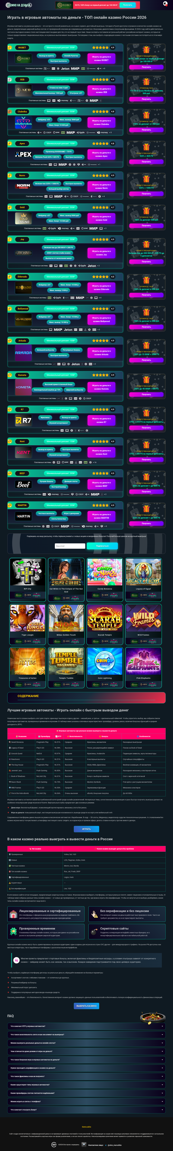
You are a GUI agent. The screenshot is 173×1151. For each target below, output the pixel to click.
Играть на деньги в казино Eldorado (101, 288)
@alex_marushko (115, 1145)
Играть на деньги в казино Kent (101, 452)
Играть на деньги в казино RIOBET (101, 58)
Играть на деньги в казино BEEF (101, 484)
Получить (127, 5)
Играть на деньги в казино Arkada (101, 353)
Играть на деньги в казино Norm (101, 186)
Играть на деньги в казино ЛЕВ (101, 90)
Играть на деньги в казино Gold (101, 218)
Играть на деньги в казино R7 (101, 420)
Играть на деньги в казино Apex (101, 154)
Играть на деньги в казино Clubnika (101, 122)
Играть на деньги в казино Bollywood (101, 320)
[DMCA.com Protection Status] (83, 1144)
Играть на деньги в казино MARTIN (101, 516)
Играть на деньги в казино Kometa (101, 387)
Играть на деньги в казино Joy (101, 253)
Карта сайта (86, 1127)
